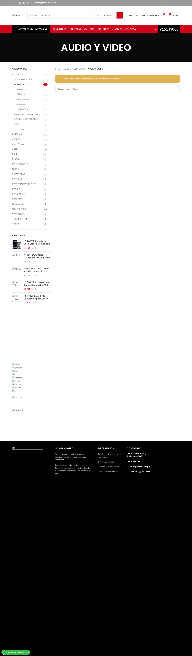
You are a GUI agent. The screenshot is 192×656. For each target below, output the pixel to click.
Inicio (57, 69)
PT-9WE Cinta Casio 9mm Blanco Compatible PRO (36, 283)
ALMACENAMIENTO (23, 79)
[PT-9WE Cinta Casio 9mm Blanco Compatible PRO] (16, 285)
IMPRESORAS (18, 174)
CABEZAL (16, 139)
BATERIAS (17, 134)
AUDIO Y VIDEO (21, 84)
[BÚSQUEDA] (120, 15)
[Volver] (57, 47)
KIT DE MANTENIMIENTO (24, 184)
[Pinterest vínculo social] (178, 3)
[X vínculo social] (167, 3)
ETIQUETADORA (20, 164)
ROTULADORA (19, 194)
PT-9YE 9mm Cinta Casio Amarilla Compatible (36, 270)
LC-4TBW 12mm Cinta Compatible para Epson (35, 297)
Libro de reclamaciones (108, 471)
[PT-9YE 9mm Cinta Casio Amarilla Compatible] (16, 272)
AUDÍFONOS (22, 89)
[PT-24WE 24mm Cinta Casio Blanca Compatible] (16, 244)
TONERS (16, 224)
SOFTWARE (19, 129)
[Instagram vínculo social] (171, 3)
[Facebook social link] (163, 3)
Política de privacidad (107, 462)
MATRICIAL (17, 189)
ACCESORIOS (18, 74)
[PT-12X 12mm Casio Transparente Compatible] (16, 258)
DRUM (15, 154)
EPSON (15, 159)
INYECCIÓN (17, 179)
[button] (96, 422)
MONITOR (21, 104)
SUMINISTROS (19, 209)
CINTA (15, 149)
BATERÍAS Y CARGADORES (27, 114)
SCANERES (17, 199)
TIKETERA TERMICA (21, 219)
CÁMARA (20, 94)
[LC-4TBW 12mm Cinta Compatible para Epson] (16, 299)
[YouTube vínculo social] (174, 3)
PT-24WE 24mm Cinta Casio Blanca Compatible (36, 242)
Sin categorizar (18, 204)
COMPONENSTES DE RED (26, 119)
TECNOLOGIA (18, 214)
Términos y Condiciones (108, 466)
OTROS (17, 124)
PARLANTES (22, 109)
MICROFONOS (23, 99)
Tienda (66, 69)
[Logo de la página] (16, 15)
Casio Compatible (20, 144)
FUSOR (15, 169)
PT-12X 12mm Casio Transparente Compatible (36, 256)
